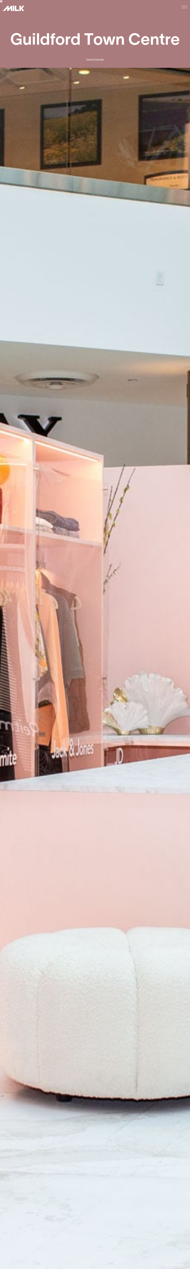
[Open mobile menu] (184, 7)
